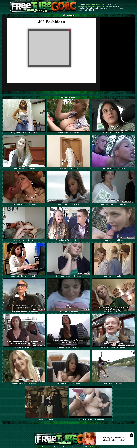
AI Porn (105, 6)
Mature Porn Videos (95, 6)
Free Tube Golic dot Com (95, 4)
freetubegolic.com (45, 447)
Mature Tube (82, 6)
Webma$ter (94, 447)
